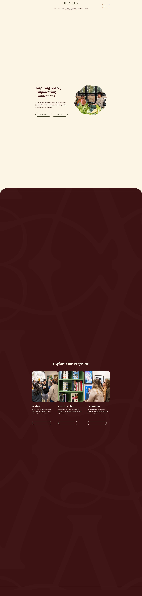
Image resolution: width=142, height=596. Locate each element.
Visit (59, 8)
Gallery (63, 8)
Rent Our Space (80, 8)
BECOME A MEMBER (43, 114)
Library (68, 8)
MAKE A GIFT (59, 114)
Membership (74, 8)
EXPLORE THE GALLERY (97, 422)
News (76, 9)
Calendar (86, 8)
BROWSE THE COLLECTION (68, 422)
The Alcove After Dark (69, 9)
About (55, 8)
